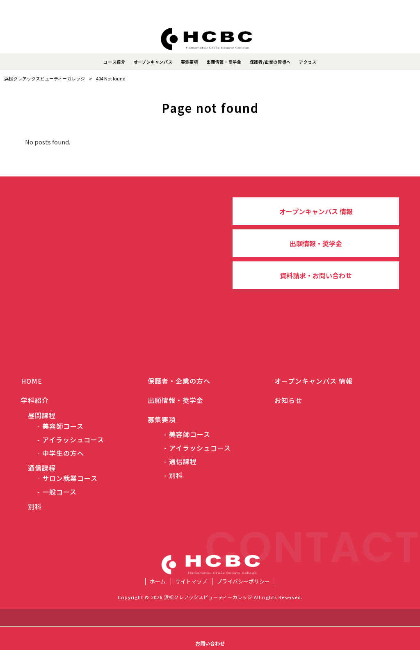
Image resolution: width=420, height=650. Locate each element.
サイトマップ (191, 581)
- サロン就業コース (67, 478)
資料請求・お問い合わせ (316, 275)
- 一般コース (57, 492)
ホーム (158, 581)
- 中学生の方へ (60, 453)
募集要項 (162, 419)
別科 (31, 506)
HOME (31, 381)
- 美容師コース (60, 426)
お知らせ (288, 400)
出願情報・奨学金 (316, 243)
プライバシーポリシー (243, 581)
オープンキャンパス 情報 (316, 211)
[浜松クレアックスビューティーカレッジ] (210, 39)
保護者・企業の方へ (179, 381)
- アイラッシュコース (70, 439)
